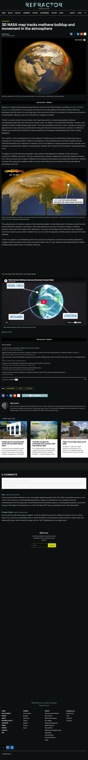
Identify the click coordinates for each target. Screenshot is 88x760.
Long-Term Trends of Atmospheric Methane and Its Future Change (20, 348)
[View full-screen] (84, 40)
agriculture (6, 110)
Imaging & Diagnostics (51, 723)
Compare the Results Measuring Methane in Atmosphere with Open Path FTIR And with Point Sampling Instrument (33, 372)
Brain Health (48, 716)
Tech (67, 716)
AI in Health (48, 720)
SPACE (61, 13)
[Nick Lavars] (5, 405)
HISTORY (35, 13)
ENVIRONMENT (44, 13)
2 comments (36, 395)
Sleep (46, 740)
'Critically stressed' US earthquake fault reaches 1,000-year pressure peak (44, 444)
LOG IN (80, 13)
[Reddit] (81, 34)
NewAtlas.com (70, 711)
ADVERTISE (5, 723)
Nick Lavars (14, 403)
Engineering (70, 713)
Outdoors (69, 718)
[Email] (85, 34)
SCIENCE (25, 711)
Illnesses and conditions (52, 713)
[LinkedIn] (78, 34)
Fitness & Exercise (50, 737)
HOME (3, 13)
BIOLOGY (18, 13)
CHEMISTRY (26, 13)
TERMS (4, 725)
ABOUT (4, 718)
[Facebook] (71, 34)
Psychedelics (49, 728)
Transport (69, 720)
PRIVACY (4, 728)
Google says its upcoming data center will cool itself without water (13, 444)
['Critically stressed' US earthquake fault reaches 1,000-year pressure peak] (44, 430)
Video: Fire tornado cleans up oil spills (74, 443)
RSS (3, 732)
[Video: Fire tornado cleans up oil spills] (74, 430)
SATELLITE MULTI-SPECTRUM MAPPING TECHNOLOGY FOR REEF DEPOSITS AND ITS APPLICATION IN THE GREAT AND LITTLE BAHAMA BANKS (43, 357)
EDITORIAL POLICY (7, 720)
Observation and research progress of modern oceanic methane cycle (21, 367)
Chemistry (26, 718)
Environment (5, 21)
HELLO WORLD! (6, 713)
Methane (29, 388)
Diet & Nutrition (49, 735)
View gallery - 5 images (44, 102)
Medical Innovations (51, 718)
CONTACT (4, 730)
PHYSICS (54, 13)
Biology (25, 716)
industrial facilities (76, 107)
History (25, 720)
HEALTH (10, 13)
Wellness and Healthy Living (53, 730)
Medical (25, 723)
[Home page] (44, 5)
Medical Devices (49, 725)
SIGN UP (72, 13)
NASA (10, 332)
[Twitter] (74, 34)
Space (25, 728)
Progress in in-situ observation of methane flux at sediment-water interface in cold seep (25, 363)
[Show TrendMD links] (85, 379)
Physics (25, 725)
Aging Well (48, 732)
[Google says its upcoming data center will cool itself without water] (13, 430)
